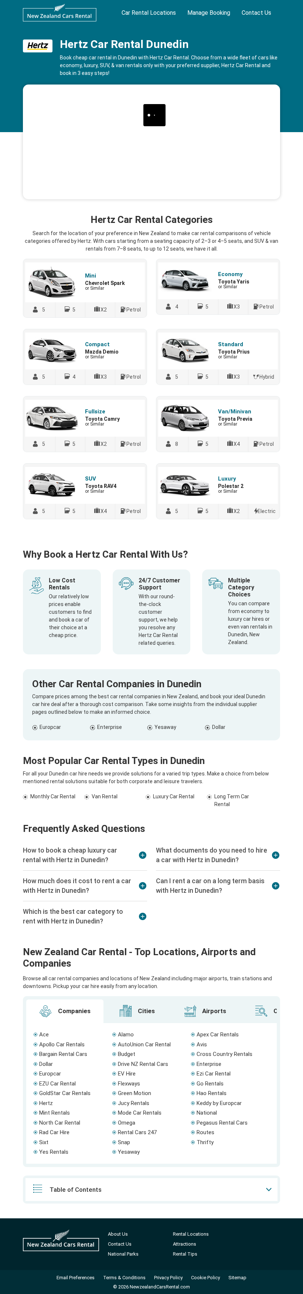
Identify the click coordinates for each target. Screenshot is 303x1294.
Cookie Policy (205, 1277)
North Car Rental (59, 1122)
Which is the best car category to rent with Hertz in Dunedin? (73, 916)
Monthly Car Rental (52, 796)
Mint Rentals (54, 1112)
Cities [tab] (145, 1011)
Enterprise (109, 727)
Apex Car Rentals (218, 1034)
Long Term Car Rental (231, 800)
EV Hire (127, 1073)
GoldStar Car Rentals (65, 1093)
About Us (118, 1234)
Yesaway (165, 727)
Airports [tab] (213, 1011)
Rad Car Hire (54, 1132)
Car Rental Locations (149, 12)
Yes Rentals (53, 1152)
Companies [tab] (74, 1011)
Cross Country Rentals (224, 1054)
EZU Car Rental (57, 1083)
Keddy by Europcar (219, 1103)
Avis (202, 1044)
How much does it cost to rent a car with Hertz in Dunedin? (77, 885)
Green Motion (134, 1093)
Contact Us (256, 12)
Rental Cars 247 (137, 1132)
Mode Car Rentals (139, 1112)
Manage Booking (208, 12)
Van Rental (105, 796)
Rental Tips (185, 1254)
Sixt (43, 1142)
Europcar (50, 727)
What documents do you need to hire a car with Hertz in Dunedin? (211, 855)
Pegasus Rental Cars (222, 1122)
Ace (44, 1034)
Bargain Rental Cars (63, 1054)
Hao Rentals (212, 1093)
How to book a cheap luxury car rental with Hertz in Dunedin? (70, 855)
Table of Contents (76, 1189)
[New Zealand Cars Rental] (59, 12)
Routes (205, 1132)
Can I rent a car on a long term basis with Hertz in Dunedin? (210, 885)
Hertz (46, 1103)
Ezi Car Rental (214, 1073)
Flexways (129, 1083)
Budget (126, 1054)
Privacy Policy (168, 1277)
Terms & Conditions (124, 1277)
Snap (124, 1142)
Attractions (184, 1244)
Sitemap (237, 1277)
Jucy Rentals (133, 1103)
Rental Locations (191, 1234)
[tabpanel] (151, 1093)
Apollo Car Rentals (62, 1044)
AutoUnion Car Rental (144, 1044)
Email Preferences (76, 1277)
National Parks (123, 1254)
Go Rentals (210, 1083)
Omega (126, 1122)
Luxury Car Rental (173, 796)
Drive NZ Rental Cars (143, 1064)
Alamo (126, 1034)
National (207, 1112)
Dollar (218, 727)
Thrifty (205, 1142)
